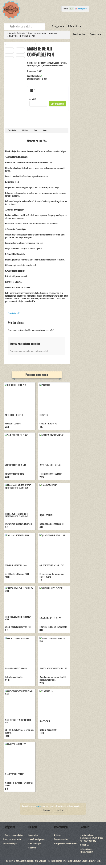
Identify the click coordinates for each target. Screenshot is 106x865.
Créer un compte (34, 843)
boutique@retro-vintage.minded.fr (86, 850)
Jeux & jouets (54, 33)
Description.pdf (13, 313)
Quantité (32, 99)
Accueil (11, 33)
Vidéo (45, 130)
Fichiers (25, 130)
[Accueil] (48, 24)
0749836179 (84, 844)
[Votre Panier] (46, 16)
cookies (39, 806)
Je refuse (59, 810)
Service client (79, 34)
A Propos (57, 835)
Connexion (95, 34)
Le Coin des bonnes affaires (13, 835)
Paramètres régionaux (36, 839)
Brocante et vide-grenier (37, 33)
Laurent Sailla (95, 860)
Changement (82, 8)
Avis (35, 130)
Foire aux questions (61, 839)
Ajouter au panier (57, 103)
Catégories (57, 26)
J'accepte (46, 810)
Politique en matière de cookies (65, 843)
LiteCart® (77, 860)
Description (12, 130)
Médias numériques (10, 843)
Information (74, 26)
